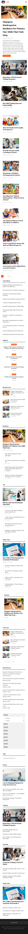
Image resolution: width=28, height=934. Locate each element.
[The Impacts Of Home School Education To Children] (11, 213)
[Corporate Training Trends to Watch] (14, 854)
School (14, 354)
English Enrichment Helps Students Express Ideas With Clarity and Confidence (14, 468)
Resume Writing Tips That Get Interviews (13, 331)
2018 (6, 747)
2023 (6, 730)
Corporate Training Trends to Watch (12, 302)
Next (8, 276)
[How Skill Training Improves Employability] (14, 93)
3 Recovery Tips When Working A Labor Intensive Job (14, 511)
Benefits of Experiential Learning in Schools (11, 151)
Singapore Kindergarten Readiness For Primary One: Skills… (17, 393)
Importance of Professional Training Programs (12, 78)
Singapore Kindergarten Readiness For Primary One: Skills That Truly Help (14, 28)
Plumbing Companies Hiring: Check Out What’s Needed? (14, 531)
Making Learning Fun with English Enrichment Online (12, 876)
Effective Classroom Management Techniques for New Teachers (14, 475)
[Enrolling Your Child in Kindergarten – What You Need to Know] (11, 189)
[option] (14, 608)
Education (14, 344)
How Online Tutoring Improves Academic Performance (13, 559)
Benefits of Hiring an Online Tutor (14, 565)
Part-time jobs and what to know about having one (13, 524)
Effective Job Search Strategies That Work (13, 504)
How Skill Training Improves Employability (12, 104)
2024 (6, 727)
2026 (6, 715)
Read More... (7, 55)
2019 (6, 744)
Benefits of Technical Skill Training (12, 834)
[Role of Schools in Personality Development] (11, 120)
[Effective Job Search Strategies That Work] (14, 494)
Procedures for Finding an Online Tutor (13, 910)
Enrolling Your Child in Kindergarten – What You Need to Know (13, 198)
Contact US (14, 922)
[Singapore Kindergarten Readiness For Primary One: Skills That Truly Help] (14, 12)
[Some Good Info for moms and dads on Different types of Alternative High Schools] (11, 236)
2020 (6, 740)
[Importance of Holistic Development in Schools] (11, 166)
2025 (6, 724)
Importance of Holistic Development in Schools (11, 174)
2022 (6, 734)
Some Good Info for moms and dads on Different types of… (13, 244)
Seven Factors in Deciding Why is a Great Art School (14, 267)
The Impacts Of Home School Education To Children (13, 222)
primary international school (9, 758)
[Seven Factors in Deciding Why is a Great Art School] (11, 259)
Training (14, 364)
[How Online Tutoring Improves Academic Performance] (14, 549)
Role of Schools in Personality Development (13, 129)
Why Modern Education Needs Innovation (13, 334)
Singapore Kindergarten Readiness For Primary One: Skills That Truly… (14, 446)
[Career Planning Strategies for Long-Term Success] (14, 774)
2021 (6, 737)
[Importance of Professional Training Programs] (14, 67)
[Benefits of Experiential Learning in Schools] (11, 143)
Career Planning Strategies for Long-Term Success (13, 784)
